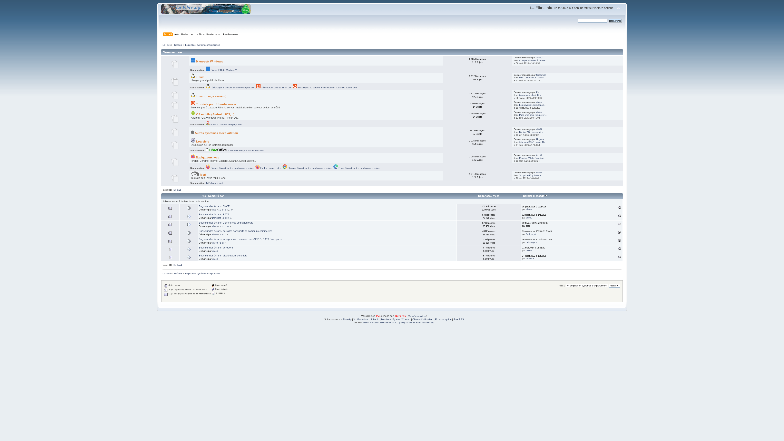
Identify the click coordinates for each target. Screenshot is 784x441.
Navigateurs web (207, 157)
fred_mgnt (531, 234)
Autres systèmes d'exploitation (216, 133)
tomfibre (530, 258)
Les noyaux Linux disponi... (532, 105)
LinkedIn (374, 319)
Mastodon (362, 319)
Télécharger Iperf (214, 183)
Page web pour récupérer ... (533, 115)
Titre (203, 195)
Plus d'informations (417, 316)
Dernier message (534, 195)
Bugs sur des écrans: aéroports (216, 247)
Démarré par (216, 195)
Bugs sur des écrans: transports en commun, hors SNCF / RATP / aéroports (240, 239)
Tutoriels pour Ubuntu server (215, 104)
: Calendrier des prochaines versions (245, 150)
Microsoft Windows (209, 61)
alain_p (539, 57)
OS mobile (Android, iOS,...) (214, 114)
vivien (539, 102)
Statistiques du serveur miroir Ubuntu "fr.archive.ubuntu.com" (327, 87)
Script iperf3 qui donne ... (531, 175)
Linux (199, 77)
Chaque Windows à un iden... (533, 60)
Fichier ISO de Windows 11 (223, 70)
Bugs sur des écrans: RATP (214, 214)
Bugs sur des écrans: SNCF (214, 206)
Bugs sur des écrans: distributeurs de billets (223, 255)
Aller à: (562, 286)
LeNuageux (531, 242)
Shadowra (541, 75)
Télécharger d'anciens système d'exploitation (232, 87)
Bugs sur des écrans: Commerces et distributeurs (226, 222)
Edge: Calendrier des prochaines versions (359, 168)
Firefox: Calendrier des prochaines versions (232, 168)
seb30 (529, 217)
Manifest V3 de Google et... (532, 158)
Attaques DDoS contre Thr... (533, 142)
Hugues (540, 139)
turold (539, 155)
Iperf (202, 174)
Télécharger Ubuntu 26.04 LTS (276, 87)
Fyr (538, 92)
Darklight (216, 218)
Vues (496, 195)
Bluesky (347, 319)
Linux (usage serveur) (210, 96)
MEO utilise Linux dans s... (532, 77)
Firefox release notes (270, 168)
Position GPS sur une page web (226, 124)
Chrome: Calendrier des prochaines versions (309, 168)
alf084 (539, 129)
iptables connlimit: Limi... (531, 95)
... (229, 210)
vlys (214, 209)
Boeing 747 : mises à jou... (532, 132)
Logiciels (202, 141)
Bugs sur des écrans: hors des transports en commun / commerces (235, 231)
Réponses (484, 195)
